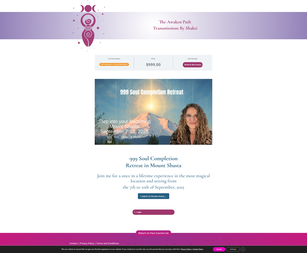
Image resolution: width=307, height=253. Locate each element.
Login (139, 212)
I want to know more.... (154, 196)
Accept (219, 249)
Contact (73, 243)
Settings (233, 249)
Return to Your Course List (153, 233)
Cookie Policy (198, 249)
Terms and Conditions (107, 243)
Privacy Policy (87, 243)
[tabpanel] (153, 151)
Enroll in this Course (192, 65)
